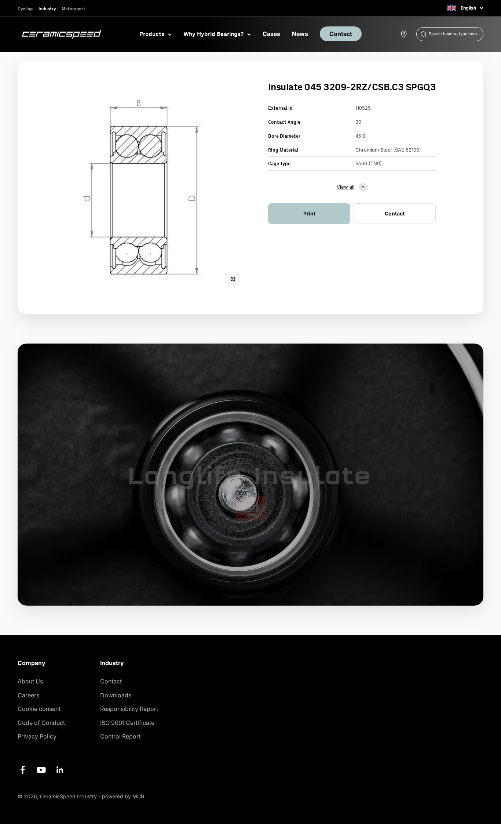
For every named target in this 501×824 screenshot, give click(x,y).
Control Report (120, 736)
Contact (340, 33)
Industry (47, 9)
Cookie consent (39, 708)
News (300, 33)
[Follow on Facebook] (23, 770)
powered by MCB (123, 796)
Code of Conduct (41, 722)
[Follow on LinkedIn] (60, 770)
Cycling (25, 9)
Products (151, 34)
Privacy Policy (37, 736)
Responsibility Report (129, 708)
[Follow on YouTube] (41, 770)
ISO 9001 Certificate (127, 722)
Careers (28, 695)
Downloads (115, 695)
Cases (271, 33)
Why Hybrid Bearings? (213, 34)
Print (309, 213)
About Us (30, 681)
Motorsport (73, 9)
